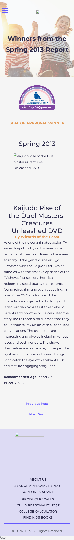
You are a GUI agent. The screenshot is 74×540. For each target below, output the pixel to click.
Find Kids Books (38, 517)
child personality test (38, 505)
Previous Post (37, 403)
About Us (38, 479)
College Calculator (38, 511)
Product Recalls (38, 499)
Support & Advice (38, 492)
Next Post (37, 414)
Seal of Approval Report (38, 486)
